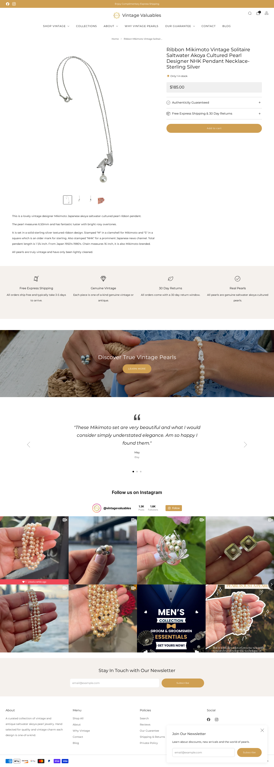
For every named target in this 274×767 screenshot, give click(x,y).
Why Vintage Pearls (141, 26)
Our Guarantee (178, 26)
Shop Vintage (54, 26)
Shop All (78, 718)
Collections (86, 26)
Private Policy (149, 743)
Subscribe (249, 752)
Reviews (145, 724)
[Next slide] (150, 119)
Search (144, 718)
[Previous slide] (19, 119)
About (109, 26)
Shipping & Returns (152, 737)
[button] (133, 471)
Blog (226, 26)
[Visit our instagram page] (14, 4)
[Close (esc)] (262, 730)
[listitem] (137, 4)
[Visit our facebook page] (7, 4)
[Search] (250, 13)
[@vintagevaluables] (96, 508)
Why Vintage (81, 730)
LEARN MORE (137, 368)
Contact (208, 26)
